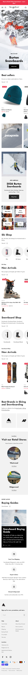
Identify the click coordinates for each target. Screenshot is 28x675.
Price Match (4, 634)
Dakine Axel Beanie (7, 110)
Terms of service (12, 670)
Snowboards (7, 342)
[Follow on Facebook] (3, 657)
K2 (24, 300)
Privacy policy (4, 670)
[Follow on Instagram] (10, 657)
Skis (7, 259)
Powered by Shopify (16, 668)
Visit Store (14, 466)
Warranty (4, 637)
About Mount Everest (20, 624)
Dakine (3, 108)
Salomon (3, 300)
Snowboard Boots (18, 342)
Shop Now (14, 66)
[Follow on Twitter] (7, 657)
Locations (4, 642)
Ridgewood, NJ (5, 647)
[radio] (4, 115)
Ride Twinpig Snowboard (8, 386)
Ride (2, 384)
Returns (3, 626)
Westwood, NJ (5, 645)
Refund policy (19, 670)
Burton (25, 108)
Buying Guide (5, 632)
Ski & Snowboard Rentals (20, 630)
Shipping (4, 629)
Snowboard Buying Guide (14, 530)
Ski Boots (18, 259)
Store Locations (19, 626)
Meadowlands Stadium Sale (7, 651)
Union (25, 384)
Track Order (4, 624)
